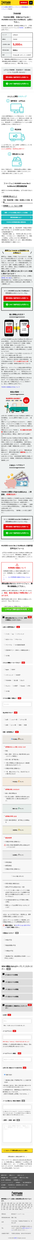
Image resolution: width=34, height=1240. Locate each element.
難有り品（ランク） (18, 808)
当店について (20, 1175)
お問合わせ (4, 1187)
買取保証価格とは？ (16, 217)
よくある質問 (13, 1177)
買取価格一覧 (4, 1177)
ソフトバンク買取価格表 (21, 7)
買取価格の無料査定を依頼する (17, 77)
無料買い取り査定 (6, 278)
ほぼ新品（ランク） (18, 855)
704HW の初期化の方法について (10, 387)
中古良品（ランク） (18, 781)
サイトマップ (12, 1187)
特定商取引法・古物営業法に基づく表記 (18, 1185)
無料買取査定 (24, 2)
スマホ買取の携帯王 (7, 7)
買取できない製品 (24, 1177)
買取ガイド (12, 1175)
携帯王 (15, 1238)
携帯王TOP (4, 1175)
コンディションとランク (7, 1182)
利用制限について (18, 1180)
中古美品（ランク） (18, 739)
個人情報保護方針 (27, 1182)
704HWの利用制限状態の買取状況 (16, 222)
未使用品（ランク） (18, 830)
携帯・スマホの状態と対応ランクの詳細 (16, 212)
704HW (21, 27)
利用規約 (18, 1182)
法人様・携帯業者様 (6, 1180)
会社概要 (3, 1185)
